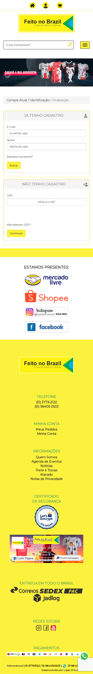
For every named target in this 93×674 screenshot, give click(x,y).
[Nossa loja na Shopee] (46, 296)
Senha (11, 140)
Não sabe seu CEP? (19, 224)
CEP (10, 195)
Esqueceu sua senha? (20, 156)
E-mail (11, 126)
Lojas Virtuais (72, 670)
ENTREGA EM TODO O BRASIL (47, 583)
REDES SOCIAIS (46, 621)
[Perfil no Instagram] (46, 312)
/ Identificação (39, 100)
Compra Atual (16, 100)
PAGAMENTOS (46, 648)
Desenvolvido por (53, 670)
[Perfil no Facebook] (46, 326)
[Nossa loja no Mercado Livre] (46, 279)
